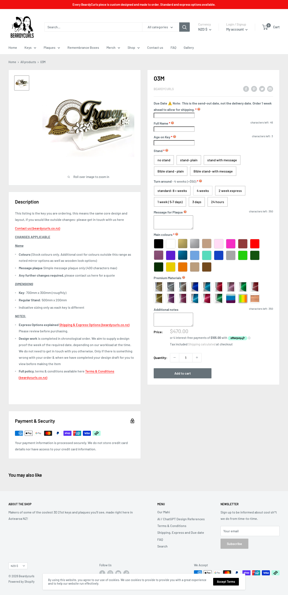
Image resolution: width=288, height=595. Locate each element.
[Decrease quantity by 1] (174, 357)
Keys (28, 47)
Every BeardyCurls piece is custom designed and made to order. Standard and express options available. (144, 4)
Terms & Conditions (171, 526)
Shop (131, 47)
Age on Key (163, 137)
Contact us (155, 47)
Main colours (163, 234)
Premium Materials (167, 278)
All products (28, 62)
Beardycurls (164, 89)
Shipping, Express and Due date (180, 532)
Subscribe (234, 544)
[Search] (184, 27)
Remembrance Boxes (83, 47)
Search (162, 546)
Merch (111, 47)
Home (12, 47)
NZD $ (14, 566)
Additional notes (166, 309)
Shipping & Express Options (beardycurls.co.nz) (94, 325)
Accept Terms (226, 581)
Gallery (189, 47)
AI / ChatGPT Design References (181, 519)
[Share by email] (270, 88)
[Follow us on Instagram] (110, 573)
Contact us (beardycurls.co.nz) (37, 228)
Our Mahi (163, 512)
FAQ (173, 47)
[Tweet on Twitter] (262, 88)
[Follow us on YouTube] (118, 573)
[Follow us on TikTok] (126, 573)
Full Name (162, 123)
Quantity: (160, 357)
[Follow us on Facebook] (102, 573)
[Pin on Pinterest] (254, 88)
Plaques (49, 47)
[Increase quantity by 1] (196, 357)
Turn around (175, 181)
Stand (158, 150)
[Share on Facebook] (246, 88)
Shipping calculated (201, 344)
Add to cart (182, 373)
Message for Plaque (168, 212)
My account (235, 29)
